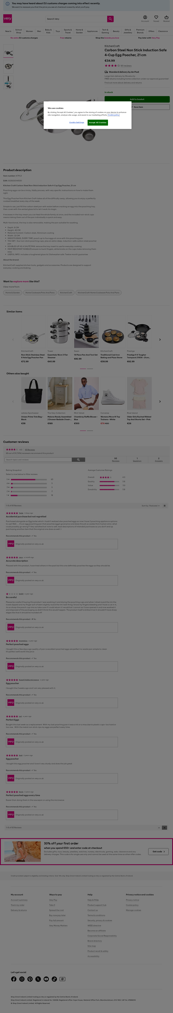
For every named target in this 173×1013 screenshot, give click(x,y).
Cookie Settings (76, 122)
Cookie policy (113, 115)
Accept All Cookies (98, 122)
